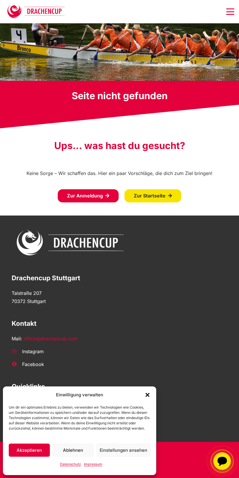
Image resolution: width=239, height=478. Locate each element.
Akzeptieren (29, 450)
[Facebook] (17, 364)
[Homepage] (36, 11)
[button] (147, 395)
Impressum (93, 464)
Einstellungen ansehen (123, 450)
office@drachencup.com (51, 339)
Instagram (33, 351)
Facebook (33, 364)
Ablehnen (73, 450)
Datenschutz (70, 464)
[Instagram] (17, 351)
